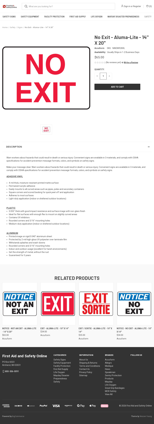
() (150, 6)
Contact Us (84, 369)
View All (108, 394)
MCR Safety (110, 391)
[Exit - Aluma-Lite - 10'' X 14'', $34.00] (58, 304)
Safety (147, 16)
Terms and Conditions (89, 366)
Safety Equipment (30, 16)
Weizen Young (146, 416)
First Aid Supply (77, 16)
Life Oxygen (96, 16)
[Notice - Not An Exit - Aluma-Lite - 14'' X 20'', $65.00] (20, 304)
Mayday (108, 382)
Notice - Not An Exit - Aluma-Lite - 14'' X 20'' (19, 330)
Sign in (127, 6)
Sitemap (83, 375)
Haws (107, 369)
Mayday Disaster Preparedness (123, 16)
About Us (83, 359)
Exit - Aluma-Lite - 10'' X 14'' (54, 328)
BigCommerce (18, 416)
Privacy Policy (85, 372)
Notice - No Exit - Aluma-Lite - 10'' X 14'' (134, 330)
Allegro (108, 363)
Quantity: (99, 69)
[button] (130, 62)
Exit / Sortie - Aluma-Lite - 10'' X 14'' (95, 330)
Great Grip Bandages (115, 388)
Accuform (110, 359)
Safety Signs (9, 16)
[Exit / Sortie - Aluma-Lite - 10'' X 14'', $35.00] (96, 304)
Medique (109, 366)
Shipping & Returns (88, 363)
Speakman (110, 372)
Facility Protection (54, 16)
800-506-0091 (12, 371)
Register (137, 6)
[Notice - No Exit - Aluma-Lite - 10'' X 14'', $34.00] (134, 304)
